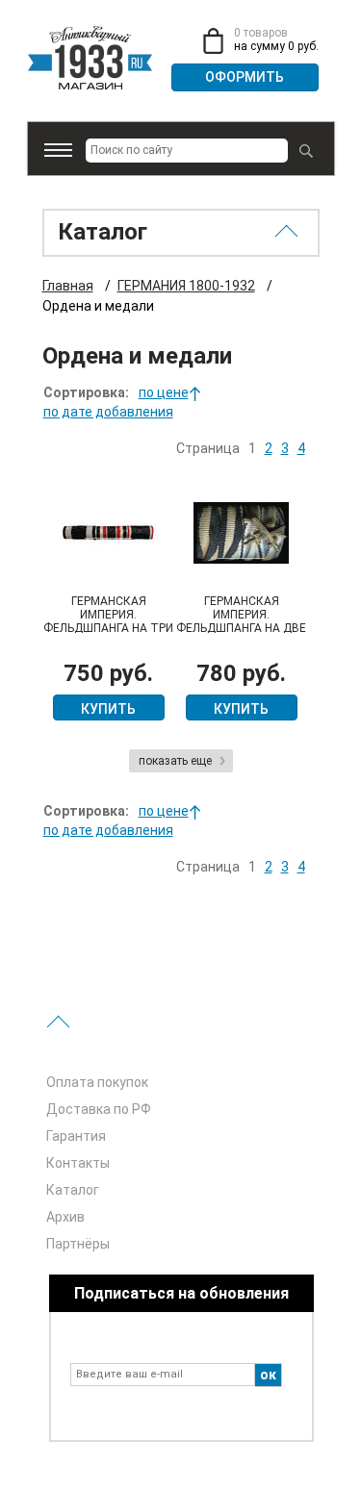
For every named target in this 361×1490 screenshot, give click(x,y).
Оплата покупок (97, 1082)
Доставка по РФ (98, 1109)
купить (108, 709)
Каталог (72, 1190)
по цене (164, 392)
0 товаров (261, 32)
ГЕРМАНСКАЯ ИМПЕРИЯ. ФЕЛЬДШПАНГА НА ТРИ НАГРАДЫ (108, 621)
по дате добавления (108, 411)
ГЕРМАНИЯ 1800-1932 (186, 285)
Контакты (78, 1163)
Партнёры (78, 1243)
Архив (65, 1217)
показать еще (175, 761)
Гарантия (76, 1136)
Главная (67, 285)
